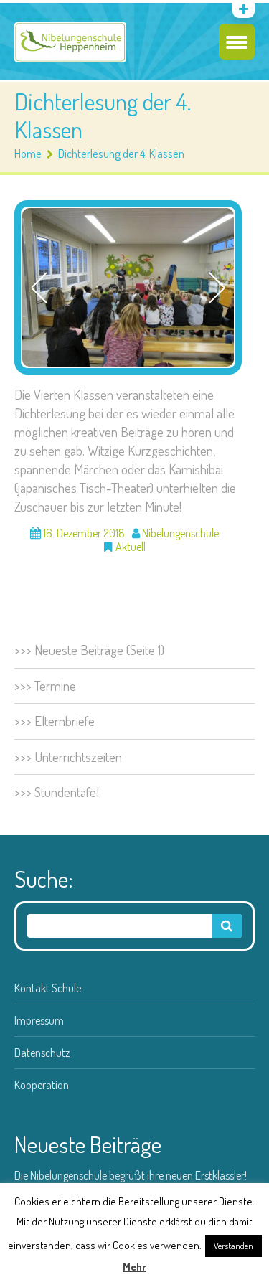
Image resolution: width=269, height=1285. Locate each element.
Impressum (39, 1020)
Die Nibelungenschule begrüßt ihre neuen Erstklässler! (130, 1175)
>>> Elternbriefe (54, 721)
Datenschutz (42, 1052)
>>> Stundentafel (56, 792)
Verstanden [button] (233, 1245)
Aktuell (130, 547)
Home (28, 153)
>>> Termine (45, 686)
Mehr (134, 1267)
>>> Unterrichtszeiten (68, 757)
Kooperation (41, 1085)
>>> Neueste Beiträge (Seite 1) (89, 650)
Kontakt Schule (47, 988)
